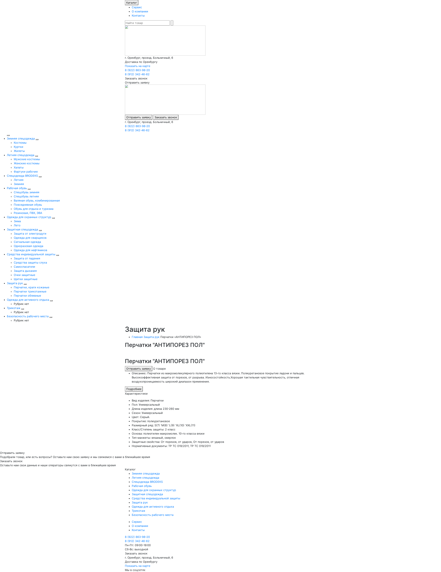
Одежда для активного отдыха (28, 299)
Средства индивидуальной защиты (31, 254)
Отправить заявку (138, 117)
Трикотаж (13, 308)
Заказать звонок (166, 117)
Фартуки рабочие (26, 171)
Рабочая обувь (17, 188)
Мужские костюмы (27, 159)
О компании (140, 11)
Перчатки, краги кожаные (31, 287)
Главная (137, 337)
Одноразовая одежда (28, 246)
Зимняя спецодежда (21, 138)
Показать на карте (137, 66)
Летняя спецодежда (20, 155)
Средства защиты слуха (30, 262)
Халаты (19, 167)
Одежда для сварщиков (30, 237)
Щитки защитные (25, 279)
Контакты (138, 15)
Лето (17, 225)
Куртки (18, 146)
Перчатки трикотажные (30, 291)
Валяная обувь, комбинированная (37, 200)
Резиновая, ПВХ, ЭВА (28, 213)
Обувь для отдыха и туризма (33, 208)
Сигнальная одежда (27, 242)
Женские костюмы (26, 163)
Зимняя (19, 184)
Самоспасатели (24, 266)
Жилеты (19, 151)
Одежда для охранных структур (29, 217)
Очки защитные (24, 275)
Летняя (18, 180)
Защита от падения (27, 258)
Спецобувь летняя (26, 196)
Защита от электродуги (30, 233)
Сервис (137, 7)
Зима (17, 221)
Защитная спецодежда (22, 229)
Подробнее (133, 389)
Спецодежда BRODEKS (22, 175)
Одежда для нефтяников (30, 250)
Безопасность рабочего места (28, 316)
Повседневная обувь (28, 204)
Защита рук (15, 283)
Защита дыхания (25, 270)
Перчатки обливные (27, 295)
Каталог (131, 2)
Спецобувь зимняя (26, 192)
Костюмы (20, 142)
